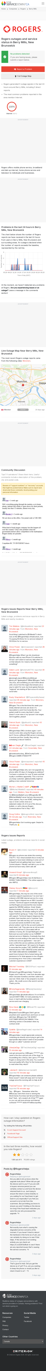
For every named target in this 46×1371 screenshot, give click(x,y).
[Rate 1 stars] (15, 1155)
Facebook (28, 1321)
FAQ (4, 1321)
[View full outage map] (23, 385)
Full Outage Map (24, 76)
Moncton (26, 361)
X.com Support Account (16, 1130)
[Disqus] (23, 525)
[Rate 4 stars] (27, 1155)
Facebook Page (13, 1133)
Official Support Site (14, 1137)
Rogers (23, 9)
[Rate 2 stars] (19, 1155)
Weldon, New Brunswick (28, 792)
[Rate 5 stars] (31, 1155)
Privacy (5, 1325)
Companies (13, 9)
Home (3, 9)
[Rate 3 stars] (23, 1155)
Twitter (26, 1317)
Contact (5, 1329)
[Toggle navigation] (43, 3)
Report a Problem (24, 69)
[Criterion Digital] (23, 1351)
